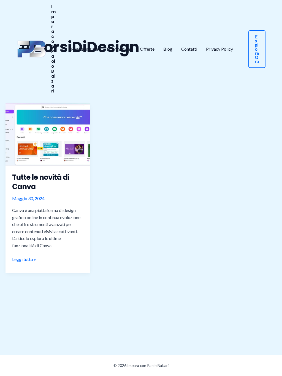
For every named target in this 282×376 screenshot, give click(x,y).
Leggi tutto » (24, 259)
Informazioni (119, 49)
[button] (256, 49)
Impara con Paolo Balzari (53, 49)
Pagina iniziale (84, 49)
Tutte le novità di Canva (40, 182)
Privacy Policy (219, 49)
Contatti (189, 49)
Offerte (147, 49)
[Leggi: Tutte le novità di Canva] (48, 134)
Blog (167, 49)
